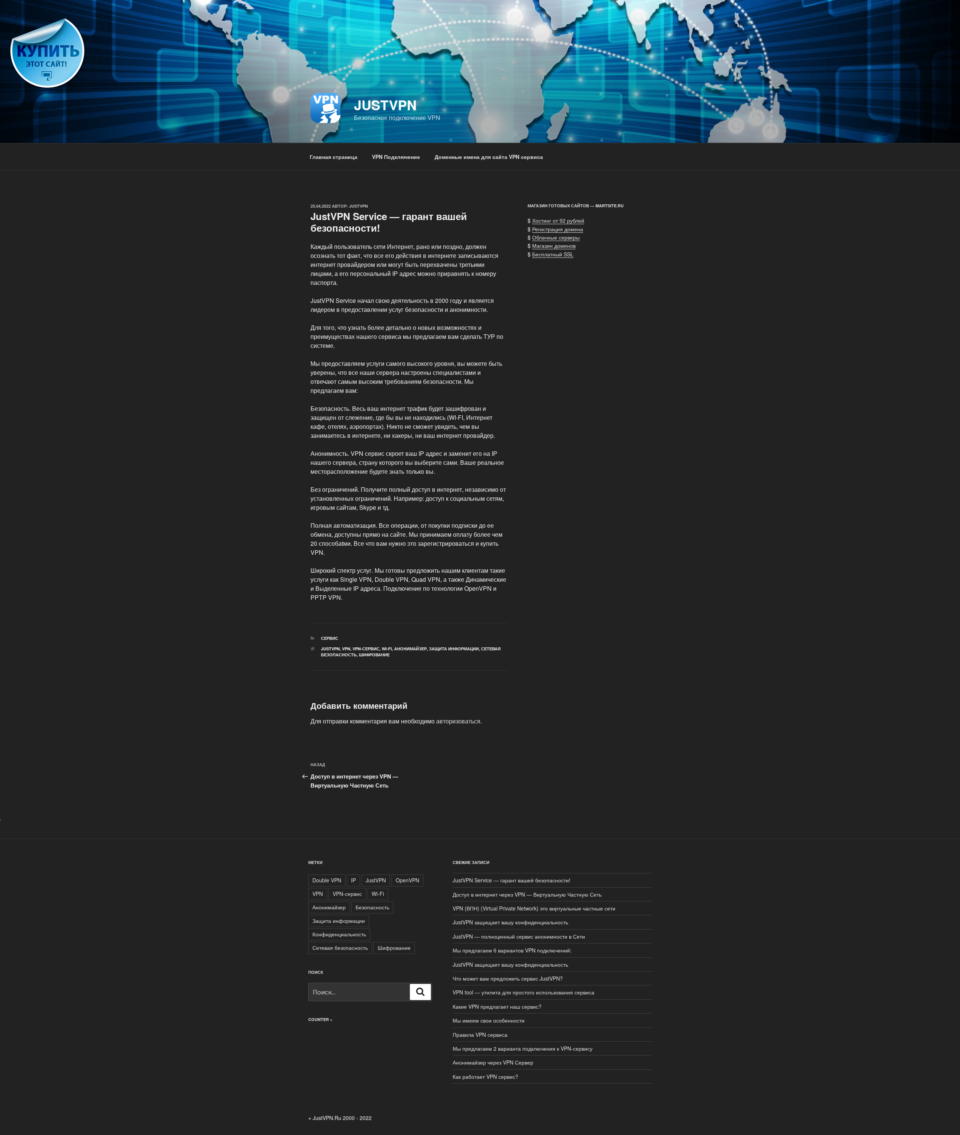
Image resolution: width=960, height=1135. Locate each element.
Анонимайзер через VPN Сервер (493, 1062)
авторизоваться (458, 721)
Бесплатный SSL (552, 254)
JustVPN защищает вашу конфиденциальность (510, 922)
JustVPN (385, 104)
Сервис (329, 638)
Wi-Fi (387, 648)
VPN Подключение (396, 156)
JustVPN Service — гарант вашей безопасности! (511, 880)
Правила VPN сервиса (480, 1034)
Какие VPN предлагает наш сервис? (497, 1006)
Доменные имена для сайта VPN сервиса (489, 156)
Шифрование (374, 654)
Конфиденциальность (339, 934)
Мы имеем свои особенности (489, 1020)
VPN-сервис (366, 648)
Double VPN (326, 880)
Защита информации (454, 648)
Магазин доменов (554, 245)
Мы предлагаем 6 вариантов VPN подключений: (512, 950)
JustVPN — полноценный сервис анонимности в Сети (519, 936)
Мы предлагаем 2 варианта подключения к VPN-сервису (522, 1048)
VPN (346, 648)
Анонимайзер (410, 648)
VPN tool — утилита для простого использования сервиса (523, 992)
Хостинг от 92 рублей (558, 220)
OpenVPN (407, 880)
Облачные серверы (556, 237)
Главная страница (333, 156)
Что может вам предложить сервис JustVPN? (508, 978)
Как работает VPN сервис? (485, 1076)
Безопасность (372, 907)
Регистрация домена (557, 229)
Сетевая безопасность (340, 947)
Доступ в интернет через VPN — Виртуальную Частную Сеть (527, 894)
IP (353, 880)
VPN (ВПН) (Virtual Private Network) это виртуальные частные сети (534, 908)
